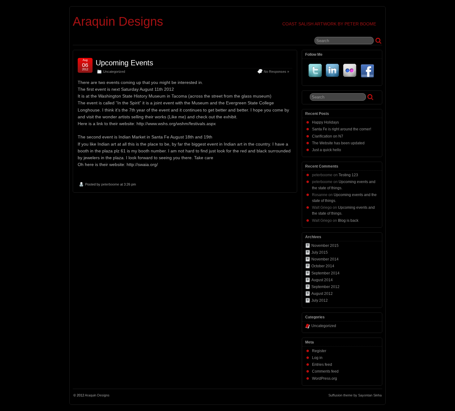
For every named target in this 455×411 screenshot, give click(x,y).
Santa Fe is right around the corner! (341, 129)
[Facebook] (367, 71)
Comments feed (325, 371)
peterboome (110, 184)
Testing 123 (348, 175)
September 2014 (325, 273)
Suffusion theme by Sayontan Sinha (355, 395)
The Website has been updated (338, 143)
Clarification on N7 (327, 136)
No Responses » (276, 71)
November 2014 (325, 259)
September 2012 (325, 287)
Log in (317, 358)
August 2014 (322, 280)
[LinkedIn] (332, 71)
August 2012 (322, 293)
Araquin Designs (118, 21)
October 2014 (322, 266)
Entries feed (322, 364)
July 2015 (319, 252)
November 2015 (325, 245)
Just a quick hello (326, 150)
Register (319, 351)
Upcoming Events (124, 63)
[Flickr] (350, 71)
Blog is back (348, 220)
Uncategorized (114, 71)
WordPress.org (324, 378)
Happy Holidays (325, 122)
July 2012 (319, 300)
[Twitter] (315, 71)
